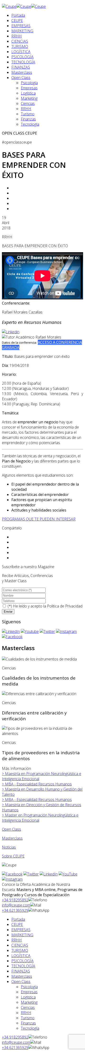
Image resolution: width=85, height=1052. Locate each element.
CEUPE (17, 20)
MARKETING (22, 30)
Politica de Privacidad (64, 606)
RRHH (16, 36)
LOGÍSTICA (20, 51)
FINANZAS (20, 67)
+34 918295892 (15, 900)
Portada (18, 15)
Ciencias (28, 103)
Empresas (29, 88)
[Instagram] (66, 631)
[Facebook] (12, 636)
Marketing (29, 98)
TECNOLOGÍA (23, 62)
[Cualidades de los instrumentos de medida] (39, 659)
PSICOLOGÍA (22, 56)
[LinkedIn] (11, 631)
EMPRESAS (20, 25)
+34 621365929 (15, 910)
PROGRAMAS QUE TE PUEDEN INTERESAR (39, 519)
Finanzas (28, 119)
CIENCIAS (19, 41)
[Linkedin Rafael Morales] (10, 331)
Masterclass (21, 72)
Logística (28, 93)
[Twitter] (47, 631)
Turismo (27, 113)
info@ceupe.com (16, 905)
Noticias (9, 847)
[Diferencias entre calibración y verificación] (39, 693)
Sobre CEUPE (13, 856)
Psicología (29, 82)
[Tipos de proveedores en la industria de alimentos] (42, 731)
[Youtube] (30, 631)
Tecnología (30, 124)
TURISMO (19, 46)
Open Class (20, 77)
